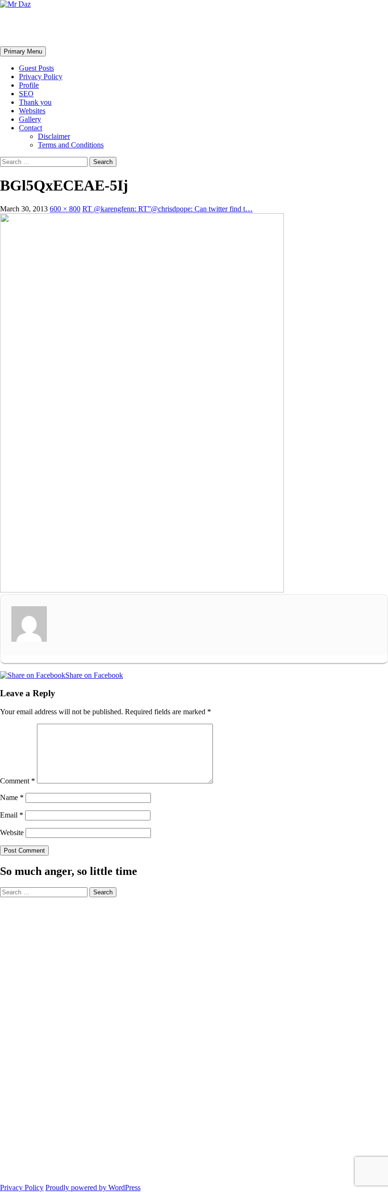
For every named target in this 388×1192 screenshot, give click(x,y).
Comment (17, 781)
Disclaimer (54, 136)
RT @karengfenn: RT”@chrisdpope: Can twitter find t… (167, 209)
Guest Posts (36, 68)
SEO (26, 94)
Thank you (35, 102)
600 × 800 (65, 209)
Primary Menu (23, 51)
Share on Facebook (94, 675)
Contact (30, 128)
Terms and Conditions (71, 145)
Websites (32, 111)
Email (11, 815)
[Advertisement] (38, 1039)
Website (12, 832)
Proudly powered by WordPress (93, 1187)
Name (12, 797)
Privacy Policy (40, 77)
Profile (29, 85)
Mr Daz (24, 27)
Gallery (30, 119)
